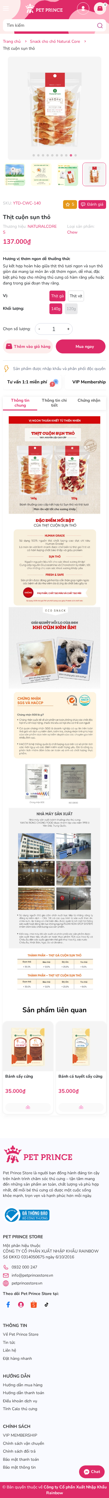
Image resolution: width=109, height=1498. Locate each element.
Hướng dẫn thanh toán (23, 1393)
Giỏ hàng (105, 5)
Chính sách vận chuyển (23, 1443)
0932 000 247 (24, 1267)
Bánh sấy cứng (19, 1076)
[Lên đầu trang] (101, 1453)
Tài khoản (83, 8)
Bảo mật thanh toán (21, 1459)
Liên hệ (9, 1350)
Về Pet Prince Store (20, 1334)
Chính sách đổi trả (19, 1451)
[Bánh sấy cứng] (28, 1046)
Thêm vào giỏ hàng (32, 346)
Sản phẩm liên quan (54, 1010)
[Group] (21, 1305)
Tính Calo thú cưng (20, 1409)
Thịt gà (57, 296)
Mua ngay (85, 346)
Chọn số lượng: (17, 329)
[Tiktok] (46, 1305)
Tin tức (9, 1342)
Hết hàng (28, 1107)
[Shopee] (33, 1305)
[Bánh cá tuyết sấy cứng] (81, 1046)
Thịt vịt (76, 296)
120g (71, 309)
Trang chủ (12, 41)
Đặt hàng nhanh (17, 1358)
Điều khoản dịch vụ (20, 1401)
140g (55, 309)
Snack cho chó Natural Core (55, 41)
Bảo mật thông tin (19, 1467)
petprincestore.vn (27, 1283)
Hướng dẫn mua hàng (22, 1385)
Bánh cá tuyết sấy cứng (80, 1076)
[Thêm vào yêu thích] (46, 1027)
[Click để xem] (54, 108)
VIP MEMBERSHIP (20, 1435)
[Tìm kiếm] (100, 25)
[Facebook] (8, 1305)
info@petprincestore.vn (32, 1275)
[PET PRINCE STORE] (43, 8)
